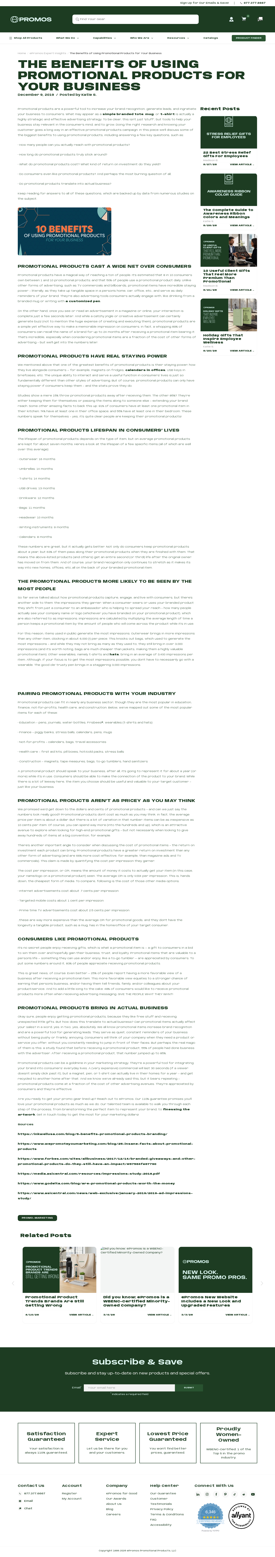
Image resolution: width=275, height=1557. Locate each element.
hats (114, 654)
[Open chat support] (260, 19)
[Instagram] (207, 1494)
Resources (176, 38)
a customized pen (82, 301)
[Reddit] (243, 1494)
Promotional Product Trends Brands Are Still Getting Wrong (54, 1301)
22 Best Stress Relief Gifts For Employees (227, 154)
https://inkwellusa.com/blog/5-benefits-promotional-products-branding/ (92, 1134)
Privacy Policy (161, 1509)
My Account (72, 1499)
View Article (242, 164)
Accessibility (161, 1525)
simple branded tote (123, 114)
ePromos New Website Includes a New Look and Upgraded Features (211, 1301)
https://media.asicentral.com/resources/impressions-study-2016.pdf (89, 1174)
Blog (109, 1509)
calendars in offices (145, 370)
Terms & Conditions (167, 1514)
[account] (231, 19)
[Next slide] (262, 1283)
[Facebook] (216, 1494)
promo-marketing (37, 1218)
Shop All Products (28, 38)
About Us (114, 1504)
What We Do (65, 38)
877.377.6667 (255, 3)
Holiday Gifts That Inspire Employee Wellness (223, 339)
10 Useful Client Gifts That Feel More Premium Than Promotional (226, 276)
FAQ (153, 1519)
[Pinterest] (225, 1494)
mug (149, 114)
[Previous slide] (13, 1283)
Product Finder (249, 38)
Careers (113, 1514)
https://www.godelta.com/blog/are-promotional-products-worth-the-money (96, 1183)
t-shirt (167, 114)
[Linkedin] (198, 1494)
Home (22, 53)
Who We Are (139, 38)
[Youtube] (253, 1494)
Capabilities (102, 38)
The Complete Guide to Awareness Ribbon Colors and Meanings (228, 214)
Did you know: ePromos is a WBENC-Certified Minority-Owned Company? (136, 1301)
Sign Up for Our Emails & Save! (204, 3)
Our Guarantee (163, 1493)
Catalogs (210, 38)
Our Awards (116, 1499)
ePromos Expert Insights (48, 53)
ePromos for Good (121, 1493)
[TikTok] (234, 1494)
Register (69, 1493)
